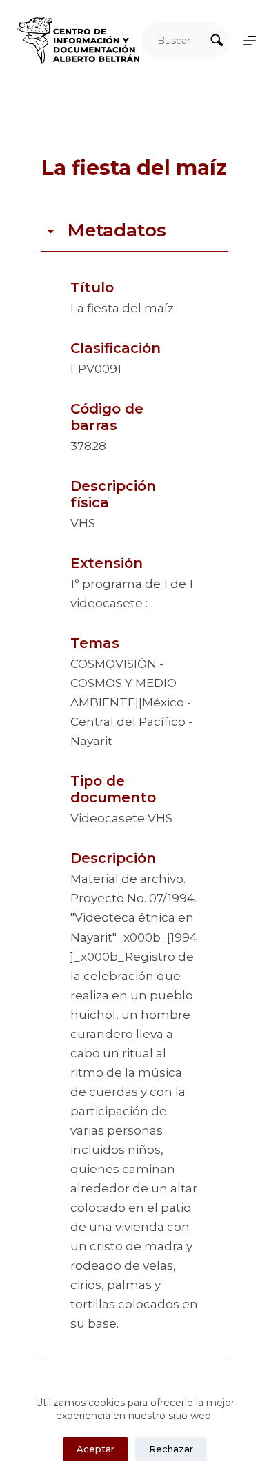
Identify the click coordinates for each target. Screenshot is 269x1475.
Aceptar (95, 1448)
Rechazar (171, 1448)
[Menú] (249, 40)
